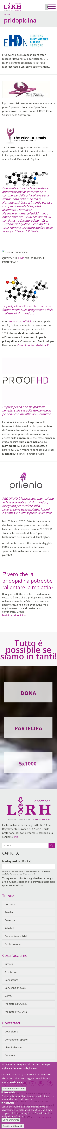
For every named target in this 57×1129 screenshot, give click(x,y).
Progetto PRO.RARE (16, 1011)
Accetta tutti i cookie (13, 1126)
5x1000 (28, 763)
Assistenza (11, 972)
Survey (8, 995)
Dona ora (10, 904)
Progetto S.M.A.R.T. (16, 1003)
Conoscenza (11, 980)
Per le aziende (13, 944)
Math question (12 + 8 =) (16, 861)
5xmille (9, 912)
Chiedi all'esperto (14, 1047)
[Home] (12, 5)
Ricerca (9, 964)
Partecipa (10, 920)
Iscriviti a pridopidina (14, 615)
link (16, 836)
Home (7, 14)
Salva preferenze (11, 1119)
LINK (21, 258)
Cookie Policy (16, 1082)
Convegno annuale (15, 987)
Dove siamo (11, 1031)
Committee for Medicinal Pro (34, 345)
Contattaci (10, 1055)
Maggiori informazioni (14, 1088)
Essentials (9, 1092)
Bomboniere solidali (16, 936)
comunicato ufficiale (20, 321)
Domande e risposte (16, 1039)
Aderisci (9, 928)
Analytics (9, 1102)
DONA (28, 693)
